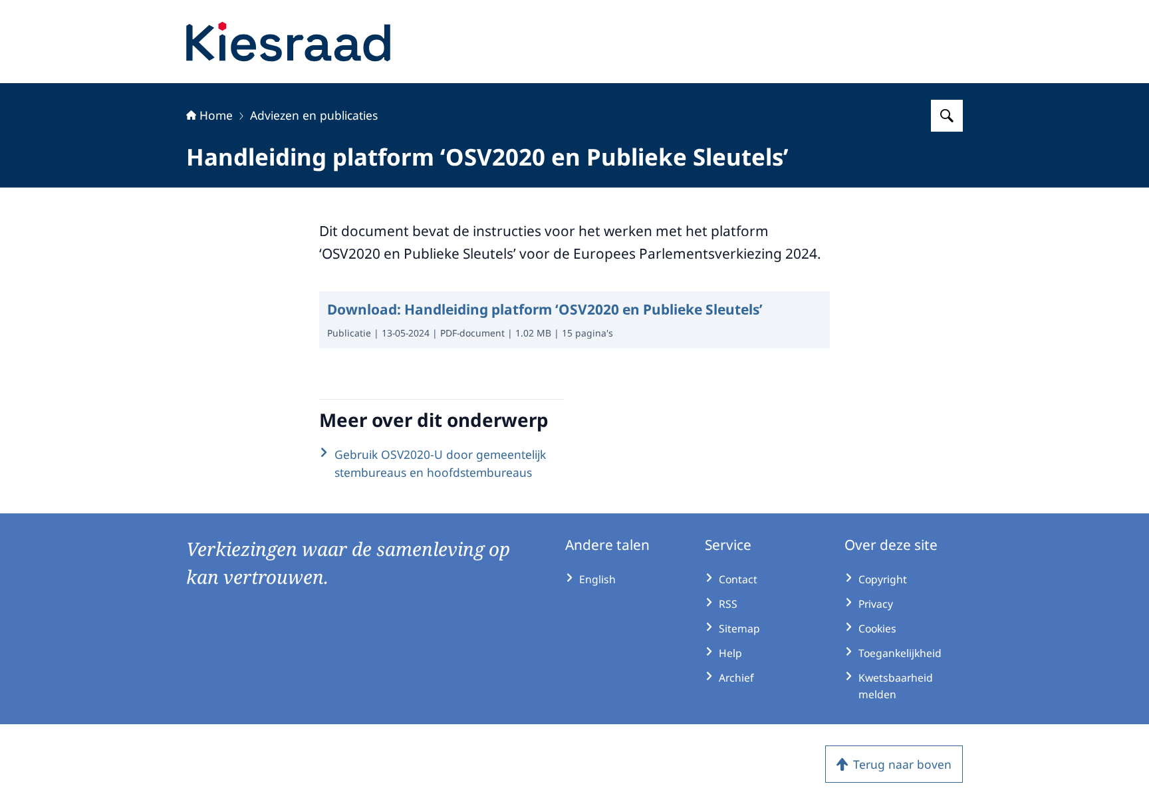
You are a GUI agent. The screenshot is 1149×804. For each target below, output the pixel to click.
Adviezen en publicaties (314, 115)
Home (216, 115)
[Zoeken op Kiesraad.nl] (947, 116)
